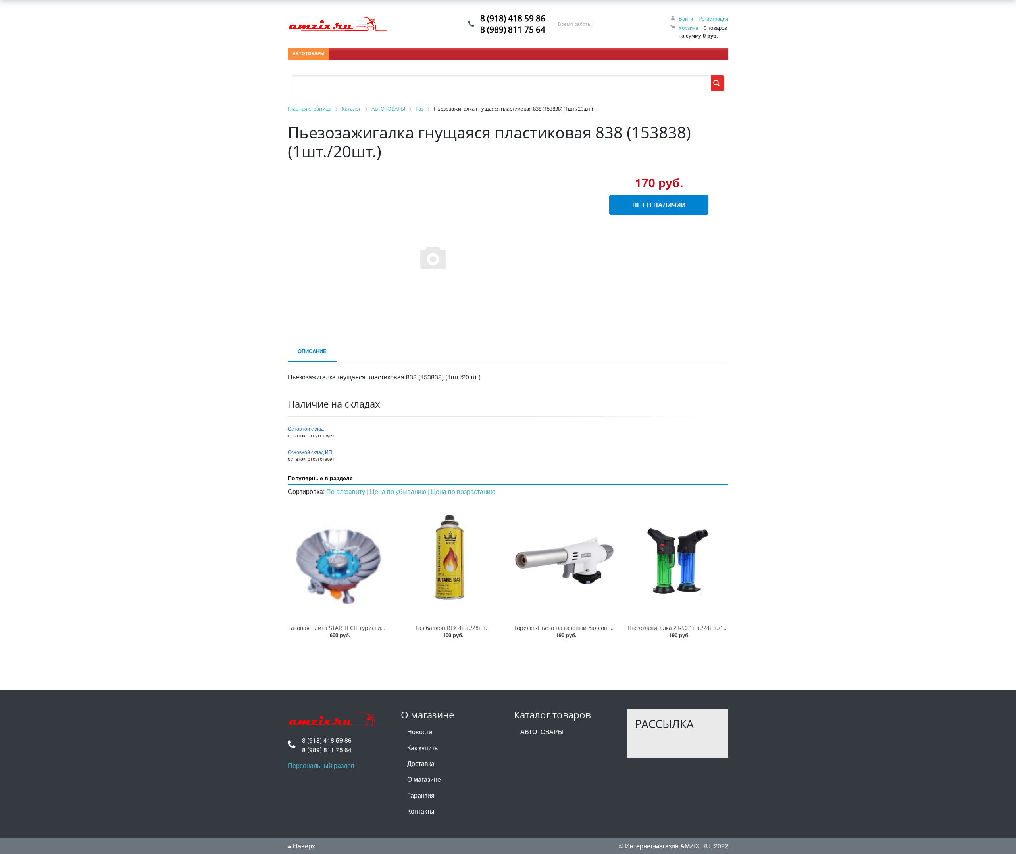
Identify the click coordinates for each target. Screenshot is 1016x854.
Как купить (422, 747)
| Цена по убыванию (397, 491)
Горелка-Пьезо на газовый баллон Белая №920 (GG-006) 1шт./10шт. (605, 628)
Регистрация (713, 18)
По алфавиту (346, 491)
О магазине (424, 779)
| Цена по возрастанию (461, 491)
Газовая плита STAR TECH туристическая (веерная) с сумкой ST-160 (379, 628)
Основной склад (306, 428)
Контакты (421, 811)
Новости (419, 731)
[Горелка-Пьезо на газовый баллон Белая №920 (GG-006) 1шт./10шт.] (564, 561)
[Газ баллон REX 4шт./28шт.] (451, 561)
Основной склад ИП (310, 451)
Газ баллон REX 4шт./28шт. (451, 628)
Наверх (303, 845)
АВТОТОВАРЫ (308, 53)
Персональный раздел (321, 765)
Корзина (688, 27)
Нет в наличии (659, 204)
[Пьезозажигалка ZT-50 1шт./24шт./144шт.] (677, 561)
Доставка (421, 763)
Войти (686, 18)
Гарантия (421, 795)
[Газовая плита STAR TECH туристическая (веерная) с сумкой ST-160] (338, 561)
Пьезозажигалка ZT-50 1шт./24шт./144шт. (683, 628)
